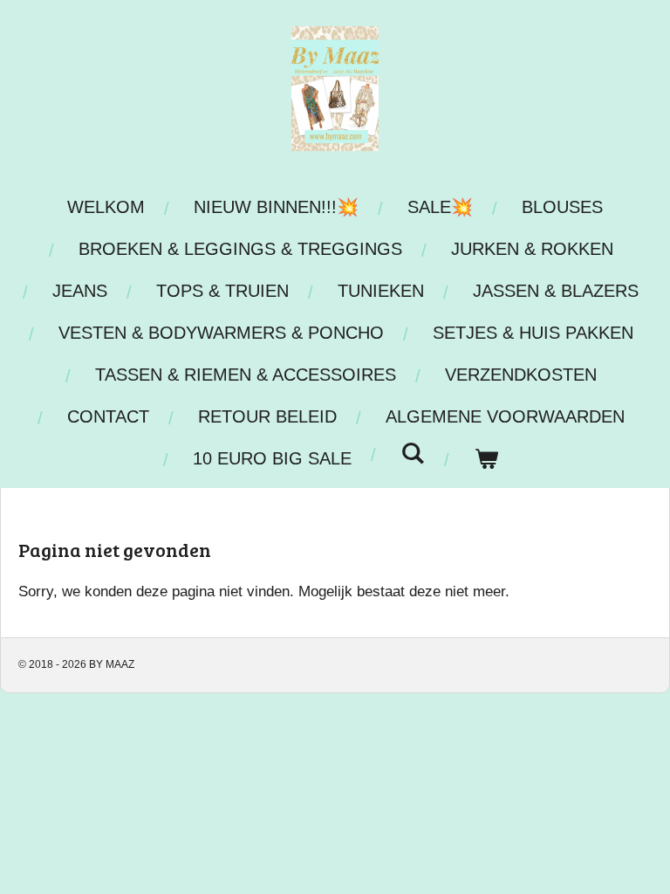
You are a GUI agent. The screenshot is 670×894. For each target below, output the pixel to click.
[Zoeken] (412, 453)
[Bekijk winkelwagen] (486, 458)
